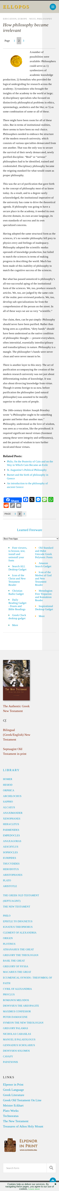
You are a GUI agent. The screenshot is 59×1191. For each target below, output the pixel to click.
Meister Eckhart (13, 1105)
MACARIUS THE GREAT (17, 972)
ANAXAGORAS (12, 841)
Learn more (34, 1189)
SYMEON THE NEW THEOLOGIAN (23, 1022)
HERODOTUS (11, 869)
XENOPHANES (11, 818)
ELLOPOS (16, 6)
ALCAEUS (9, 807)
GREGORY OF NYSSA (15, 966)
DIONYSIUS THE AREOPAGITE (21, 1005)
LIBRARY (11, 770)
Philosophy (44, 19)
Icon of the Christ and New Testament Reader (17, 580)
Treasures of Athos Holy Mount (23, 1126)
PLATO (7, 880)
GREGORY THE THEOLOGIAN (20, 955)
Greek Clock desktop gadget (17, 617)
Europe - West (27, 19)
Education (10, 19)
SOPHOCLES (10, 852)
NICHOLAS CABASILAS (17, 1034)
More (17, 625)
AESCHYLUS (10, 846)
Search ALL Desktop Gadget (17, 568)
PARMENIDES (11, 830)
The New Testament (15, 1121)
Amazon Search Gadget (43, 565)
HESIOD (7, 784)
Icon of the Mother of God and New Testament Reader (43, 578)
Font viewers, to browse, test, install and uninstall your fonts (17, 554)
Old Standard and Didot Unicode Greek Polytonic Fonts (44, 552)
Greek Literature (13, 1095)
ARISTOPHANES (12, 875)
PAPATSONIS (10, 1062)
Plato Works (11, 1110)
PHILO (7, 915)
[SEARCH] (51, 1168)
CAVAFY (8, 1056)
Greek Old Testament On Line (22, 1100)
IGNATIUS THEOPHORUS (18, 927)
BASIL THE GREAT (14, 960)
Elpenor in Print (13, 1084)
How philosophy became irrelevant (25, 27)
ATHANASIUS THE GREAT (18, 949)
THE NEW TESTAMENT (16, 906)
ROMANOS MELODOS (16, 1000)
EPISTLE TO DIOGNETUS (17, 921)
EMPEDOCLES (11, 835)
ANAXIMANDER (12, 813)
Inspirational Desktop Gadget (44, 608)
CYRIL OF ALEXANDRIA (17, 989)
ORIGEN (8, 938)
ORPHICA (8, 790)
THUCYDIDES (11, 863)
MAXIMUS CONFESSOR (17, 1011)
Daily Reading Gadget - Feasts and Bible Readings (17, 604)
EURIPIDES (9, 858)
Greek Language (13, 1089)
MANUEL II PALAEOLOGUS (19, 1039)
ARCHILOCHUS (12, 796)
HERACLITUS (11, 824)
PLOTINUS (9, 944)
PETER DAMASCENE (15, 1017)
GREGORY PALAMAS (15, 1028)
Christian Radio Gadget (16, 592)
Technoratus (11, 1116)
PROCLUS (9, 994)
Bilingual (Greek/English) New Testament (16, 734)
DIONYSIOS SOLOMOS (16, 1050)
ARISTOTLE (10, 886)
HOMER (7, 779)
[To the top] (53, 1181)
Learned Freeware (29, 530)
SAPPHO (8, 801)
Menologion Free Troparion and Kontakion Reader (43, 595)
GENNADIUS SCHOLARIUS (19, 1045)
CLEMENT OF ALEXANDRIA (20, 932)
